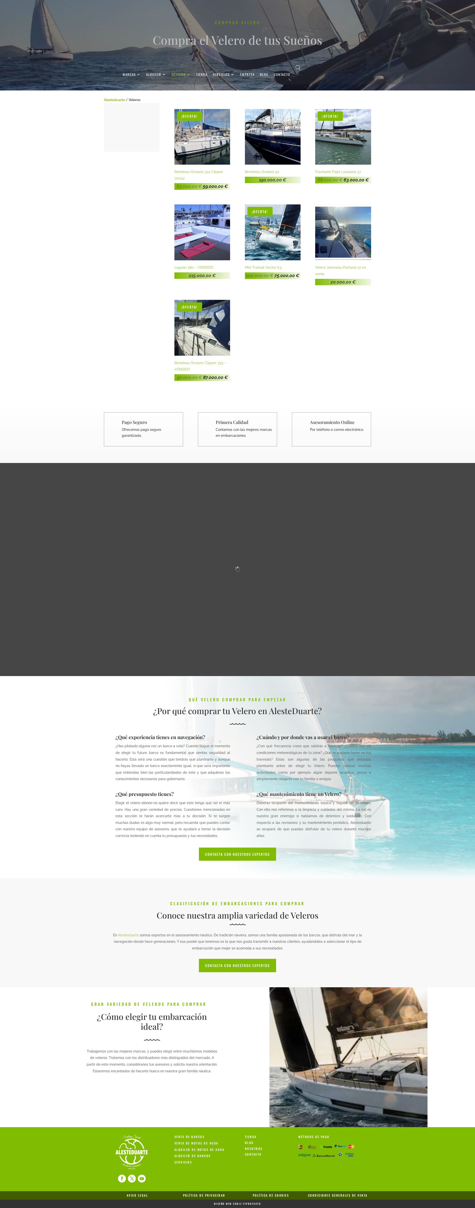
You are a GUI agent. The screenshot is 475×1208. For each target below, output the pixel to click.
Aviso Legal (137, 1195)
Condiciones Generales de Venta (338, 1195)
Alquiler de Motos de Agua (199, 1149)
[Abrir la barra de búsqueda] (298, 67)
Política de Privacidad (204, 1195)
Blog (264, 75)
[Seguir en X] (132, 1179)
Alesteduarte (114, 100)
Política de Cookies (271, 1195)
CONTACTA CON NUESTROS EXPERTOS (237, 854)
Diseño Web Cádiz (228, 1204)
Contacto (282, 75)
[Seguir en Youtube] (142, 1179)
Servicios (221, 75)
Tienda (201, 75)
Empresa (247, 75)
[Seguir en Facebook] (122, 1179)
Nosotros (254, 1148)
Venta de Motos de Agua (196, 1143)
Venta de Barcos (189, 1137)
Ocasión (179, 75)
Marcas (129, 75)
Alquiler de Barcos (192, 1156)
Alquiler (153, 75)
